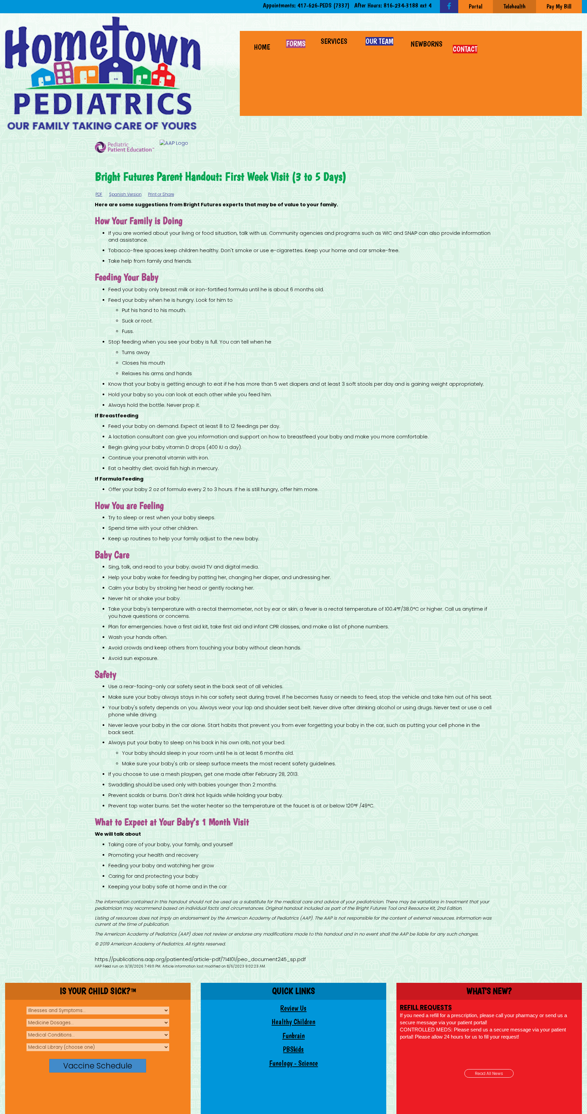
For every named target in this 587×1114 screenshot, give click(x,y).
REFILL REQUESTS (426, 1007)
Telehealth (514, 6)
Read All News (489, 1073)
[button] (334, 40)
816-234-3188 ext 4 (407, 5)
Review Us (293, 1008)
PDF (98, 194)
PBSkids (293, 1049)
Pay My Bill (559, 6)
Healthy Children (293, 1021)
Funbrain (293, 1035)
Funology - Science (293, 1063)
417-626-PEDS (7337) (323, 5)
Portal (475, 6)
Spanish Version (125, 194)
